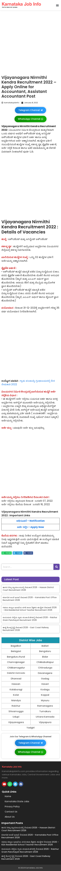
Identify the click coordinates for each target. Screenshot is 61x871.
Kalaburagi (16, 689)
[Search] (56, 567)
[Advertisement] (30, 42)
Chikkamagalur (16, 667)
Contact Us (11, 811)
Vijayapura (45, 722)
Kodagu (45, 689)
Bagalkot (16, 645)
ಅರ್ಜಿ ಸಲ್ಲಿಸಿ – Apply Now (30, 527)
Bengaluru (45, 651)
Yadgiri (31, 727)
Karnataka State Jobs (17, 801)
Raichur (16, 705)
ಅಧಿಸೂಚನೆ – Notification (30, 521)
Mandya (16, 700)
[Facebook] (20, 784)
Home (8, 796)
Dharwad (16, 678)
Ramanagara (45, 705)
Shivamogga (16, 711)
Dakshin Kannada (16, 673)
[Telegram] (15, 784)
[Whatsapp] (9, 784)
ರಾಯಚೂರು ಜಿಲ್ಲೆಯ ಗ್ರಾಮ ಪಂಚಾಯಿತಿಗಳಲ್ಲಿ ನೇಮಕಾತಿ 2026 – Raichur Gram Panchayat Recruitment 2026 (30, 619)
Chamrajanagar (16, 662)
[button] (57, 5)
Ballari (45, 645)
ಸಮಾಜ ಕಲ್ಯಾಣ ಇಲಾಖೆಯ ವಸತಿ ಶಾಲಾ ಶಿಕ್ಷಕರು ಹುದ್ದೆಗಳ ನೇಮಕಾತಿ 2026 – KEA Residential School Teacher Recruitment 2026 (30, 609)
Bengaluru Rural (16, 656)
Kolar (16, 695)
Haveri (45, 684)
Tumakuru (45, 711)
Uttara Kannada (45, 716)
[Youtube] (4, 784)
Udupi (16, 716)
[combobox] (27, 567)
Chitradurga (45, 667)
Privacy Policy (12, 806)
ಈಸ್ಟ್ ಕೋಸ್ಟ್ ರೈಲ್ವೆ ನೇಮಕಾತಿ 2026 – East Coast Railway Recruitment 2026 (26, 629)
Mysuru (45, 700)
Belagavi (16, 651)
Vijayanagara (16, 722)
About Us (10, 816)
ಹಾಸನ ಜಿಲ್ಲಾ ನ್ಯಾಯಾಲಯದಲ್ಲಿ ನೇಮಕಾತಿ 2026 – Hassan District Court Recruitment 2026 (28, 588)
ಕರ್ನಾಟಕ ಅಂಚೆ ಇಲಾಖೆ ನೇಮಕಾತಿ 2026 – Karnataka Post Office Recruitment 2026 (30, 599)
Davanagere (45, 673)
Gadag (45, 678)
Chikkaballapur (45, 662)
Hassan (16, 684)
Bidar (45, 656)
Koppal (45, 695)
